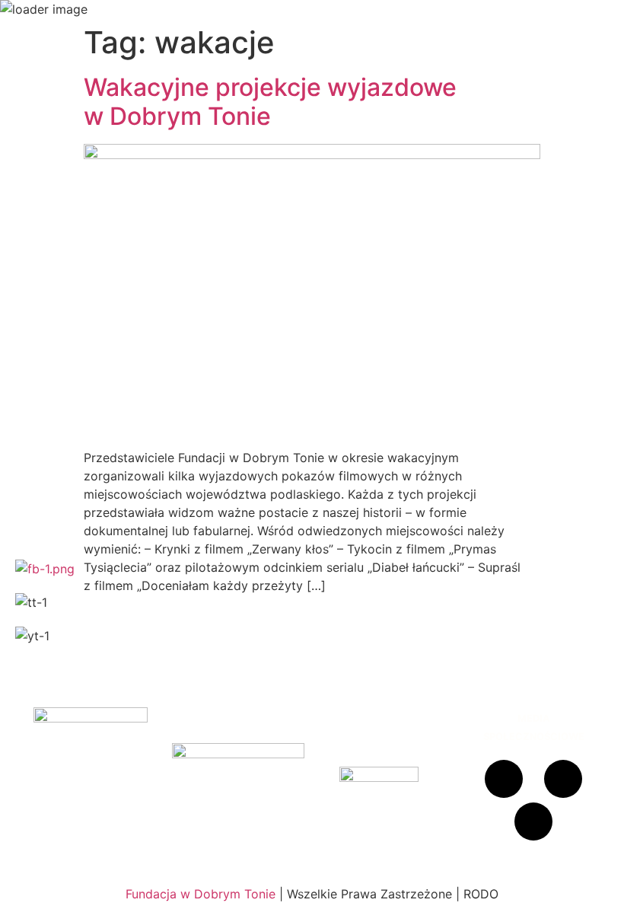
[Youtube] (533, 821)
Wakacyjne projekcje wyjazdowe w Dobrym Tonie (270, 101)
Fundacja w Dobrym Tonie (200, 893)
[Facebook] (504, 779)
